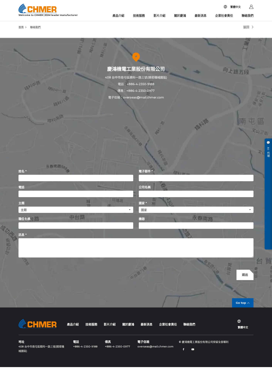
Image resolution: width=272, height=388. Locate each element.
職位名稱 (24, 219)
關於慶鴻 (180, 15)
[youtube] (192, 349)
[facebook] (183, 349)
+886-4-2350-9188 (140, 84)
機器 (142, 219)
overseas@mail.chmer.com (143, 97)
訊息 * (23, 235)
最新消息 (200, 15)
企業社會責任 (224, 15)
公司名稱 (145, 187)
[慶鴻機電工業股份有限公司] (37, 323)
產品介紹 (118, 15)
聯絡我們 (247, 15)
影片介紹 (159, 15)
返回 (246, 27)
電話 (21, 187)
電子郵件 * (146, 171)
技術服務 (139, 15)
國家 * (143, 203)
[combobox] (76, 210)
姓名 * (23, 171)
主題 (21, 203)
